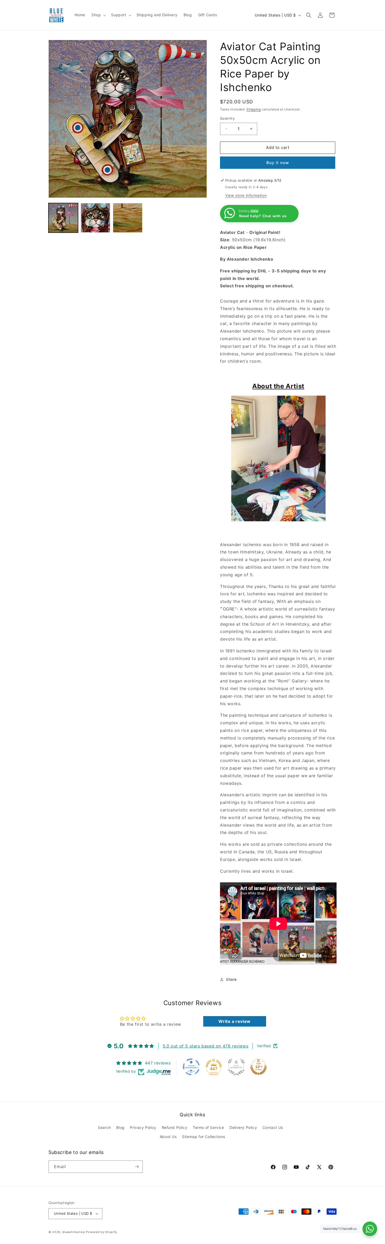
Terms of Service (208, 1127)
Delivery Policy (243, 1127)
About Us (168, 1136)
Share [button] (231, 979)
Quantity (227, 118)
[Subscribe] (136, 1167)
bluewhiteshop (73, 1232)
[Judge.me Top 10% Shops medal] (258, 1066)
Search (104, 1127)
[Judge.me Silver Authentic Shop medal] (236, 1066)
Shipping (253, 109)
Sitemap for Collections (203, 1136)
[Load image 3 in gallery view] (127, 218)
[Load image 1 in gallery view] (63, 218)
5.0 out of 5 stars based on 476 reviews (205, 1046)
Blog (120, 1127)
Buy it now (277, 162)
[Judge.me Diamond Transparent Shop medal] (191, 1066)
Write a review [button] (234, 1021)
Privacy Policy (143, 1127)
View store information (246, 195)
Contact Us (272, 1127)
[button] (98, 14)
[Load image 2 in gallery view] (95, 218)
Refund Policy (175, 1127)
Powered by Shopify (101, 1232)
